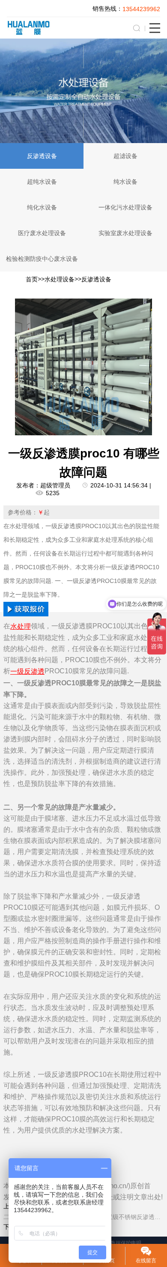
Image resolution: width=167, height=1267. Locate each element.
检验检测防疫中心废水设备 (42, 258)
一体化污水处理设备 (125, 207)
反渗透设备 (42, 155)
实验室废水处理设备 (125, 233)
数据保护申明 (125, 1243)
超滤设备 (125, 155)
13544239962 (141, 9)
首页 (32, 279)
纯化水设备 (42, 207)
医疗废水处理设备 (42, 233)
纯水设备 (125, 181)
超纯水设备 (42, 181)
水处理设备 (60, 279)
